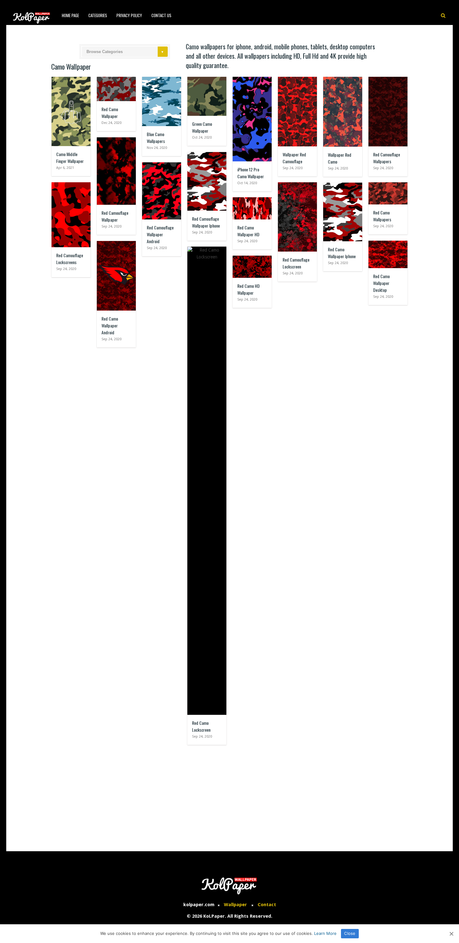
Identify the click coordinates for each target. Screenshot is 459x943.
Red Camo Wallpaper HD (248, 231)
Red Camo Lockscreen (201, 726)
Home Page (70, 15)
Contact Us (161, 15)
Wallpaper (235, 904)
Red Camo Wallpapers (382, 216)
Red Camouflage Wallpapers (386, 158)
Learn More (325, 933)
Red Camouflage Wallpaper (114, 216)
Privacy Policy (129, 15)
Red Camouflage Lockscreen (296, 263)
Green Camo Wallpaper (202, 127)
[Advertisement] (229, 795)
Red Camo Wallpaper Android (109, 325)
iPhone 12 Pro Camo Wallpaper (250, 172)
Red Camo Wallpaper (109, 112)
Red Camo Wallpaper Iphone (342, 252)
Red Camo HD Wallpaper (248, 289)
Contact (267, 904)
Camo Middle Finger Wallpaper (70, 157)
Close (349, 933)
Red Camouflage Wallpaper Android (160, 234)
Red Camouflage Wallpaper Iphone (206, 222)
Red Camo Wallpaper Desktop (381, 283)
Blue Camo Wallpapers (156, 137)
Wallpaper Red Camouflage (294, 158)
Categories (97, 15)
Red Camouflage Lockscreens (69, 258)
